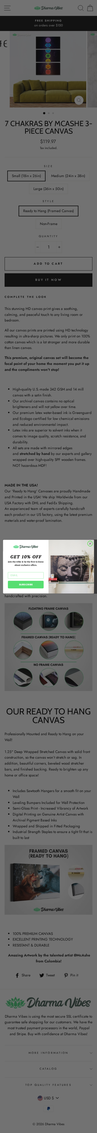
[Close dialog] (90, 543)
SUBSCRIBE (26, 584)
